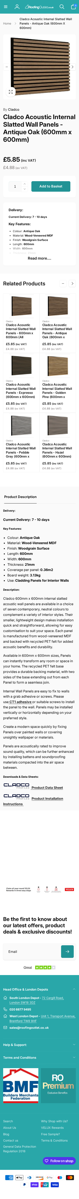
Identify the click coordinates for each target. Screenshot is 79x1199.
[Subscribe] (67, 951)
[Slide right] (72, 66)
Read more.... (39, 258)
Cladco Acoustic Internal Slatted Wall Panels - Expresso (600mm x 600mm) (21, 390)
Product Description (20, 497)
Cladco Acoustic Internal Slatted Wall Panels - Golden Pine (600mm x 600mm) (57, 392)
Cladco (11, 109)
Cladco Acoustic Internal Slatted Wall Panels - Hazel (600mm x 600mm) (57, 450)
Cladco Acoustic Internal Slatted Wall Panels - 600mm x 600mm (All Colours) (21, 333)
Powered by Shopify (49, 1192)
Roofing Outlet (34, 1192)
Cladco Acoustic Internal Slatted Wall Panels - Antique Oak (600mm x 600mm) (57, 333)
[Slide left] (6, 66)
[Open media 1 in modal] (39, 66)
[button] (5, 6)
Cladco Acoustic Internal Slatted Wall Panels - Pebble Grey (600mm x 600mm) (21, 452)
